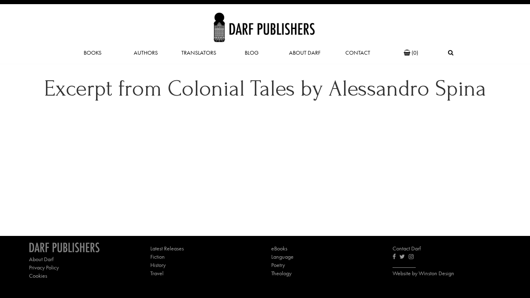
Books (92, 52)
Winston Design (436, 273)
